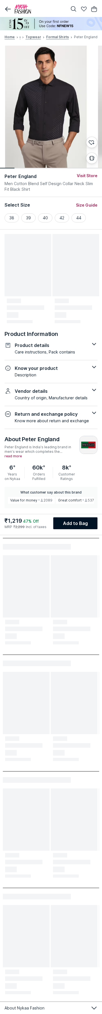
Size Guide (86, 205)
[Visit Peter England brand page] (88, 445)
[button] (8, 9)
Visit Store (87, 175)
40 (45, 217)
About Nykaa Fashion (24, 1008)
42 (62, 217)
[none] (51, 23)
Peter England (21, 176)
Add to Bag (75, 523)
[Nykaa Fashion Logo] (39, 9)
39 (28, 217)
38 (11, 217)
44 (78, 217)
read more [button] (13, 456)
